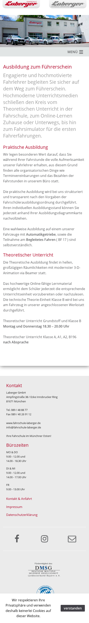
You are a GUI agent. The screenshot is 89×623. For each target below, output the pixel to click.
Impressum (14, 507)
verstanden (73, 608)
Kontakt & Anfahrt (19, 499)
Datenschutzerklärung (21, 515)
